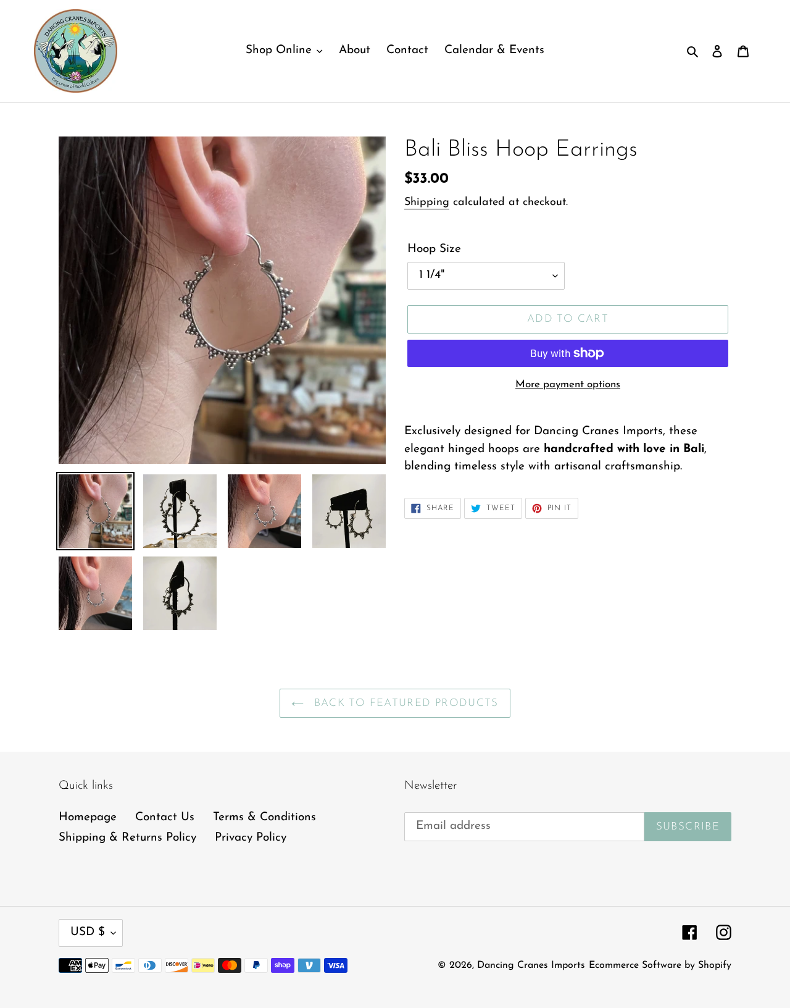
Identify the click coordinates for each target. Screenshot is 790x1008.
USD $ (87, 932)
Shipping (426, 202)
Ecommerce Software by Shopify (660, 965)
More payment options (567, 384)
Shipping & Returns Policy (127, 838)
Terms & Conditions (264, 817)
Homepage (88, 817)
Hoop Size (434, 249)
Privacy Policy (250, 838)
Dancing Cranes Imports (531, 965)
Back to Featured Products (404, 703)
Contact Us (164, 817)
